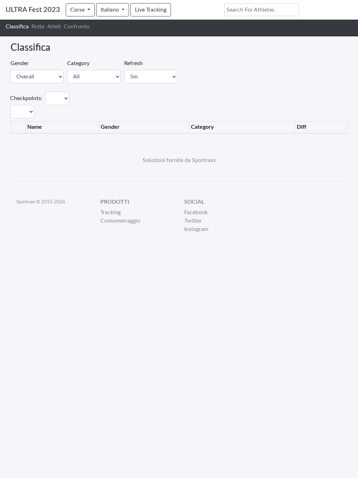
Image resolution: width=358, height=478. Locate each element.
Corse (78, 10)
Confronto (77, 26)
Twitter (193, 221)
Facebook (196, 212)
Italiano (110, 10)
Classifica (17, 26)
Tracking (110, 212)
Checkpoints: (26, 98)
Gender (19, 63)
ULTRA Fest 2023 (33, 9)
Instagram (196, 229)
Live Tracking (150, 10)
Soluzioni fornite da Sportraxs (179, 160)
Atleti (54, 26)
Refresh (133, 63)
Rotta (37, 26)
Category (78, 63)
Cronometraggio (120, 221)
